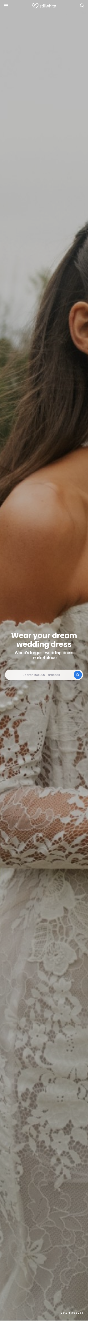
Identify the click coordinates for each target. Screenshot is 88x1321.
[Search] (82, 6)
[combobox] (44, 675)
